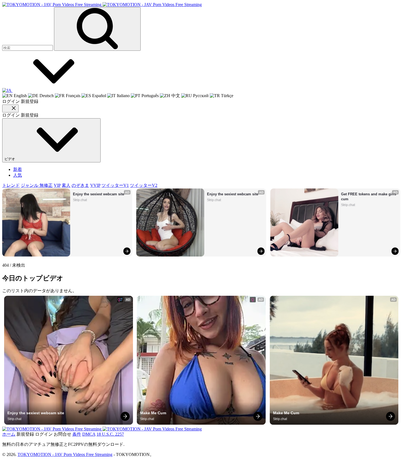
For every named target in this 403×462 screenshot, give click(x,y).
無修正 (46, 185)
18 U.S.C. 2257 (110, 434)
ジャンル (30, 185)
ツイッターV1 (115, 185)
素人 (66, 185)
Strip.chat (80, 200)
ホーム (8, 434)
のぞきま (80, 185)
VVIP (95, 185)
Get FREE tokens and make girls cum (369, 196)
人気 (17, 175)
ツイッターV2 (143, 185)
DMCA (88, 434)
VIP (57, 185)
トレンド (11, 185)
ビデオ (10, 159)
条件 (76, 434)
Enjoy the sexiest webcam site (98, 194)
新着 (17, 169)
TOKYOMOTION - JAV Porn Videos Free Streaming (65, 454)
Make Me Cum (153, 413)
